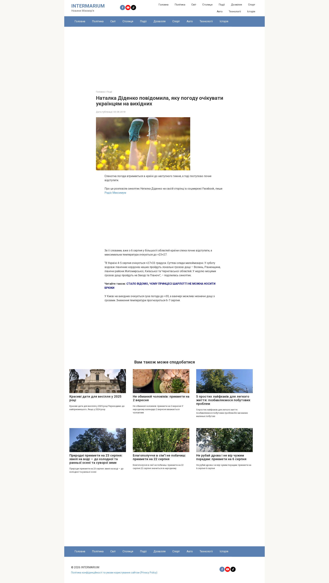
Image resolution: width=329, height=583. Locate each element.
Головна (163, 4)
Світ (193, 4)
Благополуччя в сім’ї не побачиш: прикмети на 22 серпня (159, 457)
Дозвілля (236, 4)
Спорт (251, 4)
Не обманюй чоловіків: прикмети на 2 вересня (161, 398)
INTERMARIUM (88, 6)
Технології (235, 11)
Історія (251, 11)
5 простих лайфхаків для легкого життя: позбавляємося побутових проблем (223, 400)
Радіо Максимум (115, 192)
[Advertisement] (164, 56)
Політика (180, 4)
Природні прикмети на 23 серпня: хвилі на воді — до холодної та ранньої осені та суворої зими (95, 459)
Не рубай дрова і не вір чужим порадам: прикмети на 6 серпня (221, 457)
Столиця (207, 4)
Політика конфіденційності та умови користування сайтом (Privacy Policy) (114, 572)
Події (222, 4)
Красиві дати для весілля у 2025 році (95, 398)
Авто (220, 11)
